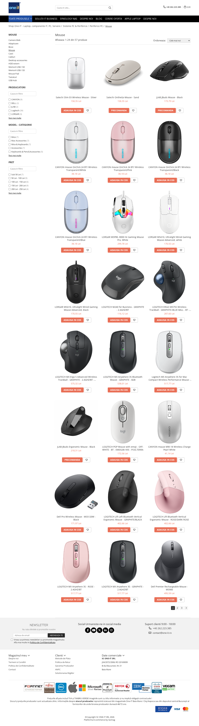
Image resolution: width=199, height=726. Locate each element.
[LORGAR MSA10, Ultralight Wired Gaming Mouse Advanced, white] (169, 212)
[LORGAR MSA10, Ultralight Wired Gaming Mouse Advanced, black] (76, 282)
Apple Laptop (133, 18)
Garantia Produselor (64, 665)
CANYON (15, 99)
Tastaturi (13, 77)
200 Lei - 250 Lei (18, 189)
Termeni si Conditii (17, 662)
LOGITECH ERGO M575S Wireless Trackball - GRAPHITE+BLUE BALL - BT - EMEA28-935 (169, 308)
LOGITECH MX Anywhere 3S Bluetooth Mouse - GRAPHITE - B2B (122, 378)
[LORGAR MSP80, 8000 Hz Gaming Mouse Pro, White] (123, 212)
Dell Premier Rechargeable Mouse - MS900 (169, 588)
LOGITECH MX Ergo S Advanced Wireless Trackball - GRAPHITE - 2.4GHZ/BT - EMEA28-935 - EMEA (76, 378)
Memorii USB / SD (17, 67)
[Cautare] (110, 7)
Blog (99, 18)
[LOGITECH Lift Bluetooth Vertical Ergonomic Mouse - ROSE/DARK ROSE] (169, 492)
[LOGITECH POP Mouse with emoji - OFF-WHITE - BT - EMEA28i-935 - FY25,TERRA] (123, 422)
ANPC (57, 669)
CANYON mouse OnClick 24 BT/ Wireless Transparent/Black (169, 169)
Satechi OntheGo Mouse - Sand (122, 97)
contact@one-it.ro (162, 632)
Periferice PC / (97, 26)
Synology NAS (68, 18)
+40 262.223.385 (161, 628)
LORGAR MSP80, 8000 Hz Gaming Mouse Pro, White (123, 238)
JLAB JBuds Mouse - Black (169, 97)
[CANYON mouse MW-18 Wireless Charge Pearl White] (169, 422)
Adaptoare (13, 43)
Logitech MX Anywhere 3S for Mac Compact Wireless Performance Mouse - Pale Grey (169, 378)
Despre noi (86, 18)
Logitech (15, 110)
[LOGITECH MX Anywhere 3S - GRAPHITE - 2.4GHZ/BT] (123, 562)
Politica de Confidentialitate (42, 642)
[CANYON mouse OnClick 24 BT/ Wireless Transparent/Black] (169, 142)
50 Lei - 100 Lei (18, 178)
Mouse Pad (14, 73)
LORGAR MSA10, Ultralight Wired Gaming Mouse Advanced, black (76, 308)
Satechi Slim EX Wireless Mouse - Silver (76, 97)
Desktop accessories (18, 60)
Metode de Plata (62, 658)
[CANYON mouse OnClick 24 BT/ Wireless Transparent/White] (76, 142)
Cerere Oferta (113, 18)
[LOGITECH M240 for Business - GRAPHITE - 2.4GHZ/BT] (123, 282)
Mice (13, 137)
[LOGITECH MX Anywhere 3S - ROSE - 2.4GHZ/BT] (76, 562)
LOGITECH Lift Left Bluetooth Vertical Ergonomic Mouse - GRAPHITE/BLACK (123, 518)
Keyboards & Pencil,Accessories (25, 151)
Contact (12, 669)
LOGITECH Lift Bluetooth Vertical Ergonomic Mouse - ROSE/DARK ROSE (169, 518)
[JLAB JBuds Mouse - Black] (169, 72)
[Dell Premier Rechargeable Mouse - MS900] (169, 562)
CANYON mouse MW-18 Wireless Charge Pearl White (169, 448)
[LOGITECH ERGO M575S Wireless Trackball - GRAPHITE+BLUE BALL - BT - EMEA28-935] (169, 282)
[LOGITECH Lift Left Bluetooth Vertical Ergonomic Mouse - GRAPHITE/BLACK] (123, 492)
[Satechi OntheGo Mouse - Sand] (123, 72)
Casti (11, 53)
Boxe (11, 47)
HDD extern (14, 63)
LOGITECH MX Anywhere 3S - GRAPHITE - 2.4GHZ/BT (123, 588)
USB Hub (13, 80)
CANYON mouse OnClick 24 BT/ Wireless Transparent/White (76, 169)
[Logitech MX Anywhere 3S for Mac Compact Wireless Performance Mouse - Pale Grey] (169, 352)
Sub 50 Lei (16, 174)
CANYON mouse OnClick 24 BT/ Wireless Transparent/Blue (76, 238)
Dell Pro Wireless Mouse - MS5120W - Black (76, 518)
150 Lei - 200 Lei (18, 185)
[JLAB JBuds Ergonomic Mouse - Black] (76, 422)
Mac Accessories (18, 140)
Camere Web (14, 40)
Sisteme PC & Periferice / (76, 26)
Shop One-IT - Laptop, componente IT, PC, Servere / (35, 26)
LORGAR (15, 114)
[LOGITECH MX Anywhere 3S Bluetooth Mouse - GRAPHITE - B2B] (123, 352)
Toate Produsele (19, 18)
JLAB (13, 106)
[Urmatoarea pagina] (186, 608)
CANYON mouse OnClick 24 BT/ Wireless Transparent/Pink (123, 169)
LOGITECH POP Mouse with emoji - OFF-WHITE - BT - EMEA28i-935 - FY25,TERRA (122, 448)
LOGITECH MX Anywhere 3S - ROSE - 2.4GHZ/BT (76, 588)
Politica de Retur (62, 662)
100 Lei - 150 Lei (18, 181)
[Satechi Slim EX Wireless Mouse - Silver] (76, 72)
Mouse (12, 50)
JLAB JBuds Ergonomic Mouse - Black (76, 446)
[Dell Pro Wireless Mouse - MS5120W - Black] (76, 492)
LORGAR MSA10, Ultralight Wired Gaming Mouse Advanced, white (169, 238)
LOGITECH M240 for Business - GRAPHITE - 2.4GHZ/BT (123, 308)
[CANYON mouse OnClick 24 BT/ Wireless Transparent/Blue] (76, 212)
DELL (13, 103)
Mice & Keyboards (19, 144)
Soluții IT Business (46, 18)
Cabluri (12, 56)
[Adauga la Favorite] (87, 110)
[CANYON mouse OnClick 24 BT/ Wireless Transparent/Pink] (123, 142)
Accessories (16, 148)
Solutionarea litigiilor (64, 673)
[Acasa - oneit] (24, 7)
